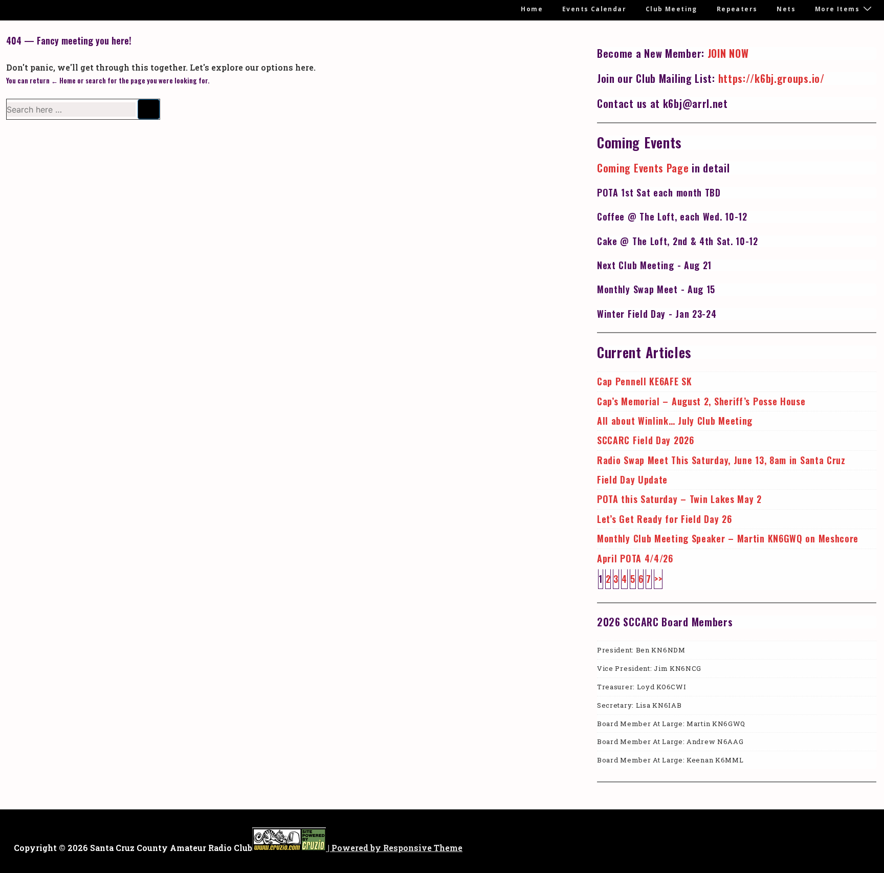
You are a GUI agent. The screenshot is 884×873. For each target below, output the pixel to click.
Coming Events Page (643, 168)
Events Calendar (594, 9)
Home (532, 9)
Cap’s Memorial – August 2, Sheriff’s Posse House (701, 401)
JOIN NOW (728, 53)
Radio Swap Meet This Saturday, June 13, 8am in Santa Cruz (721, 460)
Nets (786, 9)
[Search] (149, 109)
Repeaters (737, 9)
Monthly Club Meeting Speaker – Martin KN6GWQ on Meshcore (727, 538)
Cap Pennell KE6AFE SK (644, 381)
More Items (837, 9)
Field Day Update (632, 479)
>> (658, 578)
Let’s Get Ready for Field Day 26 (664, 519)
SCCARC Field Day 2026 (645, 440)
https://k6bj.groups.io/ (771, 78)
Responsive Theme (422, 847)
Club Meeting (671, 9)
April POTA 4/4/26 (635, 558)
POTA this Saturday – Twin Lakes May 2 (679, 499)
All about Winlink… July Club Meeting (675, 420)
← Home (63, 80)
